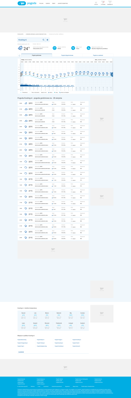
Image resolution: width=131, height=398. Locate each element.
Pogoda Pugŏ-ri (21, 346)
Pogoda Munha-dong (22, 339)
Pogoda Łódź (78, 380)
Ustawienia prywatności (57, 386)
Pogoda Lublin (59, 380)
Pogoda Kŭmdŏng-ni (59, 346)
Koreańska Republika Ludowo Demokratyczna (36, 34)
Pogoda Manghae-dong (42, 346)
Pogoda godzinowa (36, 55)
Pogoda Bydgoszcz (41, 379)
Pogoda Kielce (21, 380)
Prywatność (46, 386)
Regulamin (67, 386)
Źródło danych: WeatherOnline (87, 386)
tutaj (46, 395)
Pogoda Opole (21, 382)
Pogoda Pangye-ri (58, 339)
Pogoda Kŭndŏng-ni (77, 339)
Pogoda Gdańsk (59, 379)
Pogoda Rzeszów (59, 382)
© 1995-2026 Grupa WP (23, 386)
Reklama (33, 386)
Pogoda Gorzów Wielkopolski (81, 379)
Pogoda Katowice (98, 379)
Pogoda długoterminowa (67, 55)
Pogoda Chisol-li (76, 343)
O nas (39, 386)
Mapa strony (75, 386)
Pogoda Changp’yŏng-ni (23, 343)
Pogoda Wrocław (21, 383)
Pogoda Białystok (21, 379)
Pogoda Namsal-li (76, 346)
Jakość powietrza (63, 3)
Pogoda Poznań (40, 382)
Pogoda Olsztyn (98, 380)
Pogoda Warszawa (99, 382)
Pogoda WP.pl (21, 34)
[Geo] (47, 40)
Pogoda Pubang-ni (41, 343)
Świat (53, 3)
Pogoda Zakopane (41, 383)
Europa (48, 3)
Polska (41, 3)
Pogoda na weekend (98, 55)
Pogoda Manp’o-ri (40, 339)
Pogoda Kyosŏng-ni (59, 343)
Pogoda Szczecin (79, 382)
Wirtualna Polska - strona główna (22, 3)
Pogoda (31, 3)
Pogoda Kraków (40, 380)
